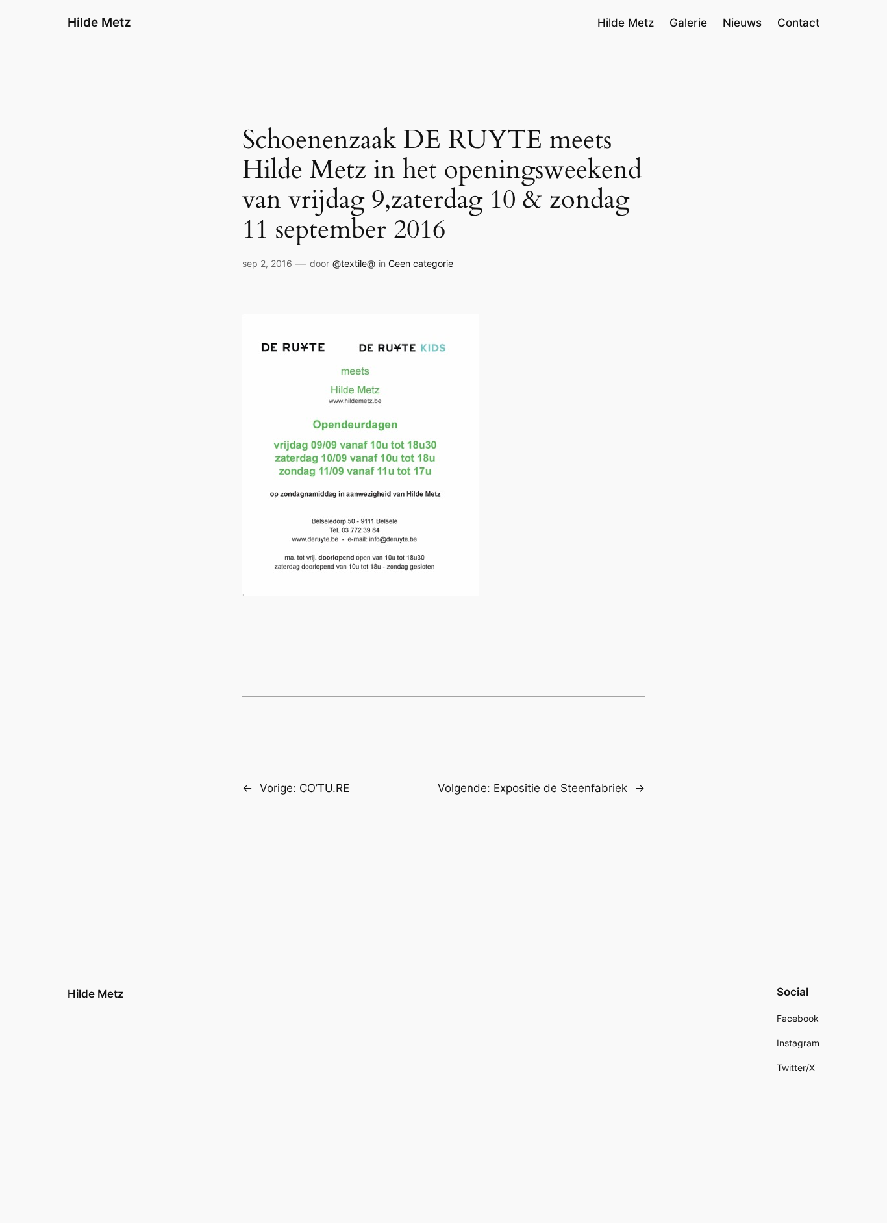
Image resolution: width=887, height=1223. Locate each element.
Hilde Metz (99, 22)
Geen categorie (420, 263)
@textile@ (353, 263)
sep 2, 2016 (267, 263)
